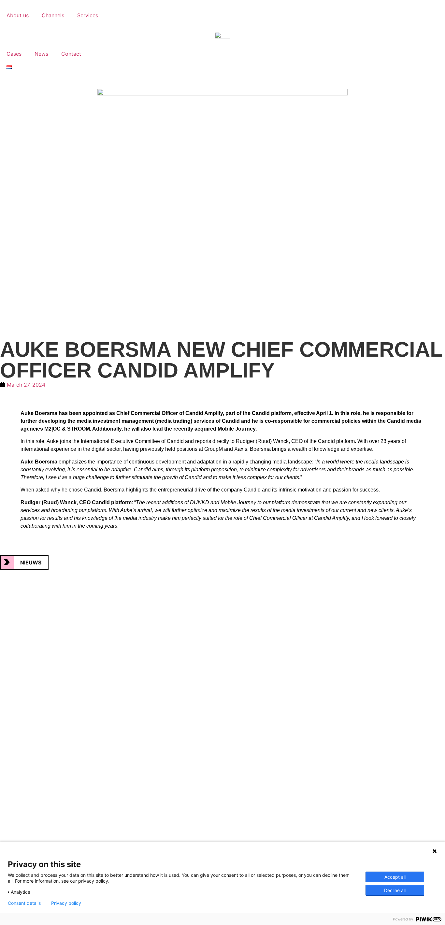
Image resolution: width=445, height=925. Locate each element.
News (41, 53)
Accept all (395, 877)
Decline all (395, 890)
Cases (14, 53)
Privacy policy (66, 903)
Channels (53, 15)
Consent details (24, 903)
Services (87, 15)
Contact (71, 53)
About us (18, 15)
